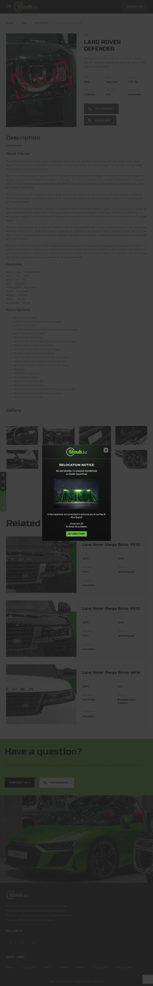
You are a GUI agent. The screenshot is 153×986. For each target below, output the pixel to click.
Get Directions (76, 534)
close (106, 450)
